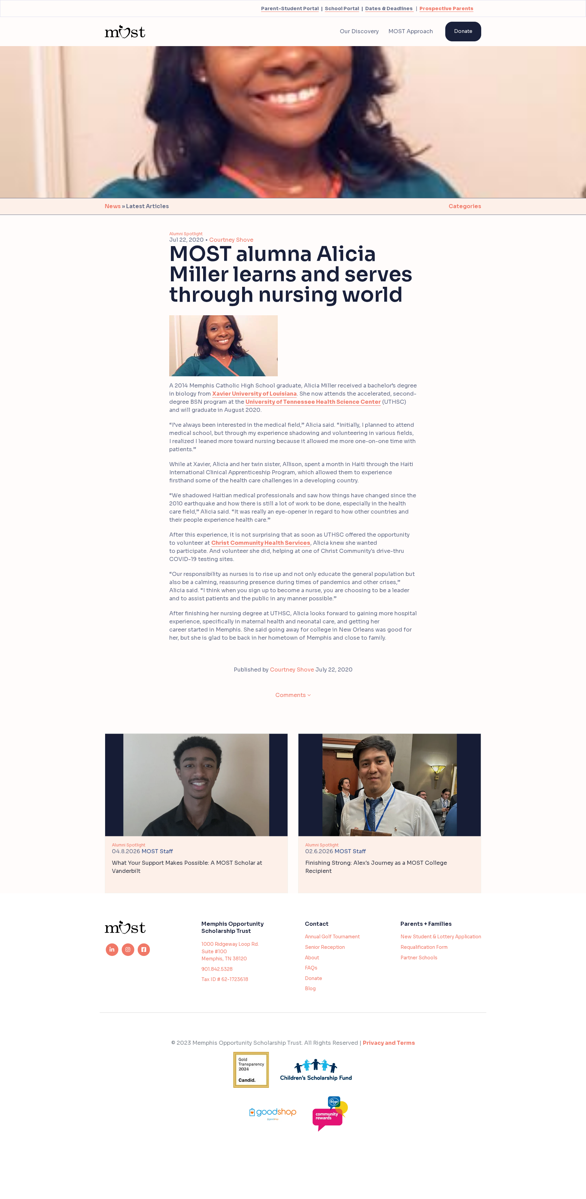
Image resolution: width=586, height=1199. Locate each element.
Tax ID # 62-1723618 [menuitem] (224, 979)
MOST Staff (157, 851)
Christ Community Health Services (260, 542)
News (113, 206)
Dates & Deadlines (389, 8)
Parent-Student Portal (290, 8)
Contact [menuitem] (317, 923)
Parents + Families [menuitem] (426, 923)
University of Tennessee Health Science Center (313, 401)
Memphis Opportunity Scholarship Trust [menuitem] (232, 927)
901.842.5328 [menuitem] (217, 969)
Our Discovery (359, 31)
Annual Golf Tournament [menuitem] (332, 937)
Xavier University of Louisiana (254, 393)
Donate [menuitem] (313, 978)
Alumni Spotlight (186, 233)
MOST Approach (410, 31)
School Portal (342, 8)
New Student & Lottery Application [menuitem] (441, 937)
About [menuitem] (312, 958)
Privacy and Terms (389, 1042)
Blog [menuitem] (310, 989)
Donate (463, 31)
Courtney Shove (231, 239)
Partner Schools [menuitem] (419, 958)
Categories (465, 206)
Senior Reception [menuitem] (325, 947)
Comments (290, 695)
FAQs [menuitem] (311, 968)
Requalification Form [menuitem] (424, 947)
